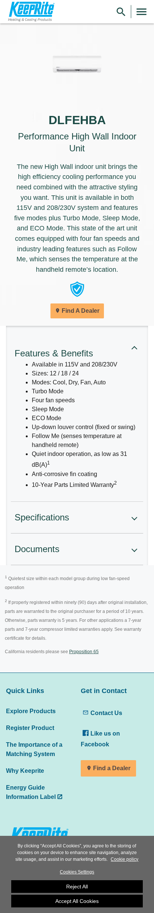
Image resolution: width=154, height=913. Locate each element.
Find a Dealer (111, 768)
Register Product (30, 727)
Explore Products (31, 711)
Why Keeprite (25, 770)
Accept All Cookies (77, 901)
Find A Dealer (80, 311)
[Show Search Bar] (121, 11)
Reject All (77, 887)
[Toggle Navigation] (141, 11)
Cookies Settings (77, 872)
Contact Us (106, 712)
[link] (30, 12)
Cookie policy (124, 859)
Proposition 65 (84, 651)
